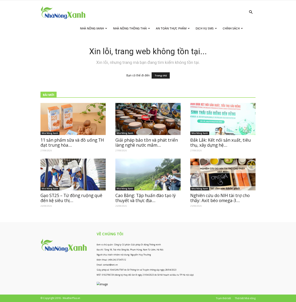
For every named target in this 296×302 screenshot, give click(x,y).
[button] (251, 13)
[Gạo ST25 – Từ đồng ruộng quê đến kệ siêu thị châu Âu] (73, 175)
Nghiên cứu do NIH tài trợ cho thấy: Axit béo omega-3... (220, 198)
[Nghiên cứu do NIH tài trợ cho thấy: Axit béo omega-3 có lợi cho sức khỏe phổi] (223, 175)
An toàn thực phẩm (171, 28)
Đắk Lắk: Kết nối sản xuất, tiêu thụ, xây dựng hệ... (220, 142)
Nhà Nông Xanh (92, 28)
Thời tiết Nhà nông (245, 298)
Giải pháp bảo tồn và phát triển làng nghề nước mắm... (146, 142)
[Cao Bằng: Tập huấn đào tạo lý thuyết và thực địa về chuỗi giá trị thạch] (148, 175)
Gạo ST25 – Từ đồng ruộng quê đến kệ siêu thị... (71, 198)
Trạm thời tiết (223, 298)
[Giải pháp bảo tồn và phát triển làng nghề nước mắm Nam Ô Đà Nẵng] (148, 119)
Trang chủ (161, 75)
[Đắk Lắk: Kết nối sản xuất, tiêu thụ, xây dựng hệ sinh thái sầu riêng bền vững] (223, 119)
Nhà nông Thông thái (130, 28)
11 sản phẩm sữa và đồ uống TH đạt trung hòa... (72, 142)
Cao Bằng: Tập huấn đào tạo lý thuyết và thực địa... (145, 198)
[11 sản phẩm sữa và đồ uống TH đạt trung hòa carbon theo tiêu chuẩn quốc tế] (73, 119)
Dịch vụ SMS (205, 28)
